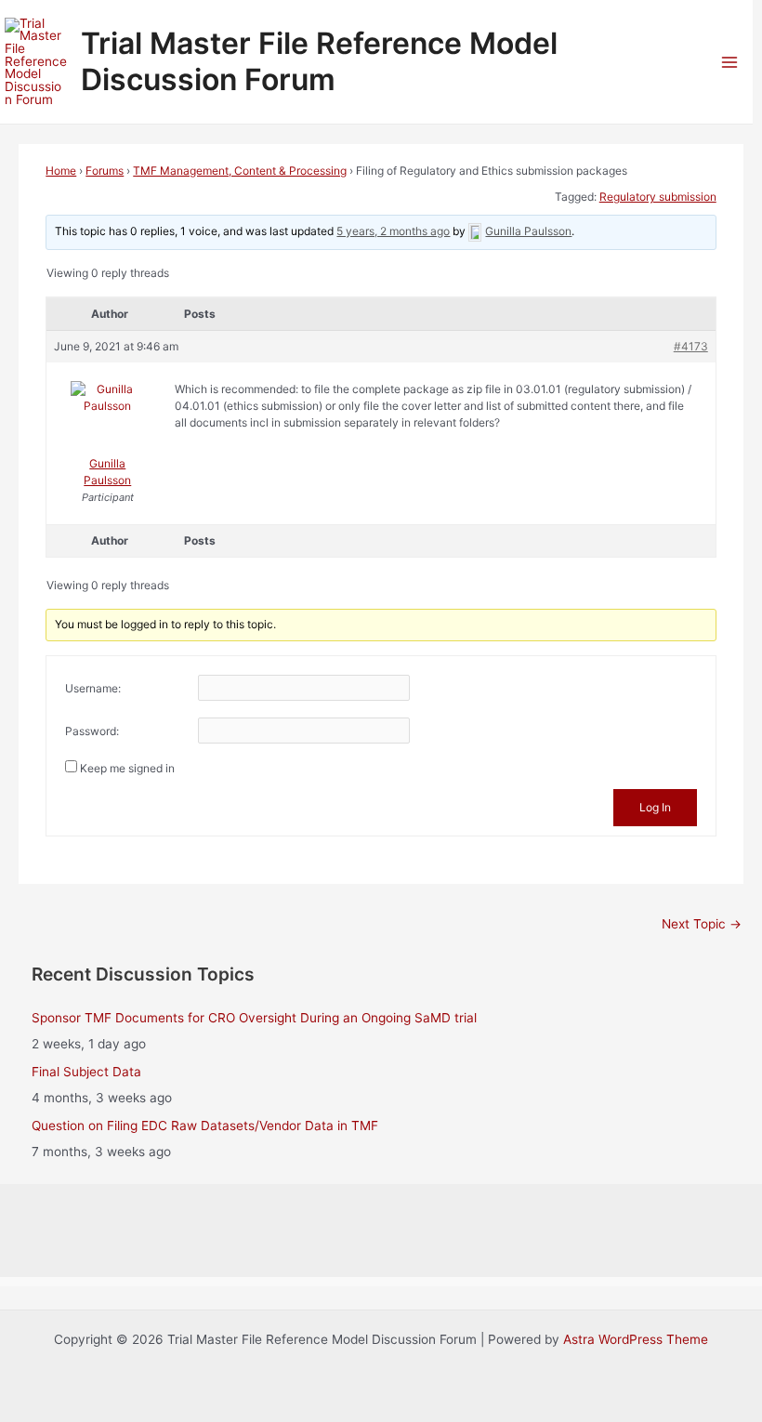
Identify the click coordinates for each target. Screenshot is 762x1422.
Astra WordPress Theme (635, 1339)
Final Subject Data (86, 1071)
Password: (92, 731)
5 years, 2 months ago (393, 231)
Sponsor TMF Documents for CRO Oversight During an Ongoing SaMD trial (254, 1017)
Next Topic (702, 923)
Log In (655, 807)
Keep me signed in (127, 768)
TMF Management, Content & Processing (240, 171)
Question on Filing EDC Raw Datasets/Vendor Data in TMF (205, 1125)
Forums (104, 171)
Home (61, 171)
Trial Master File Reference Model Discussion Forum (319, 61)
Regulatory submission (657, 197)
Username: (93, 688)
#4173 (691, 346)
